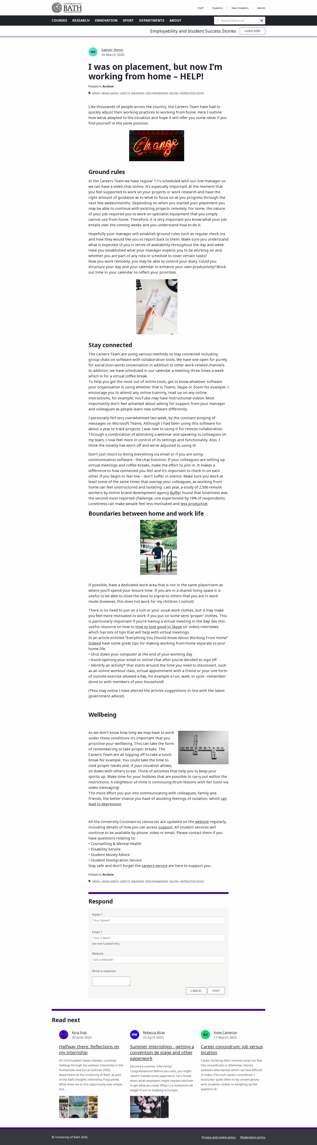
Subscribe (252, 31)
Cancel (196, 991)
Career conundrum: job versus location (232, 1049)
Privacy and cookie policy (219, 1137)
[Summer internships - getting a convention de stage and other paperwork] (149, 1107)
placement (137, 93)
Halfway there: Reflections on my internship (89, 1049)
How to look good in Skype (158, 626)
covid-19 (125, 93)
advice (96, 93)
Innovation (106, 20)
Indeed (94, 643)
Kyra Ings (79, 1032)
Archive (108, 86)
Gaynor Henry (112, 49)
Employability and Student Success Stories (193, 31)
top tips (174, 93)
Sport (128, 20)
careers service (154, 865)
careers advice (109, 93)
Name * (97, 914)
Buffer (175, 492)
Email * (97, 932)
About (175, 20)
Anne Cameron (225, 1032)
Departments (151, 20)
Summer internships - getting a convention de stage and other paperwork (162, 1052)
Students (217, 8)
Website (97, 954)
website (201, 821)
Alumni (261, 8)
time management (156, 93)
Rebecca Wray (154, 1032)
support (165, 827)
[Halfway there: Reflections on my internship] (78, 1107)
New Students (240, 8)
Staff (200, 8)
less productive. (194, 503)
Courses (59, 20)
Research (81, 20)
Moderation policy (252, 1137)
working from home (192, 93)
